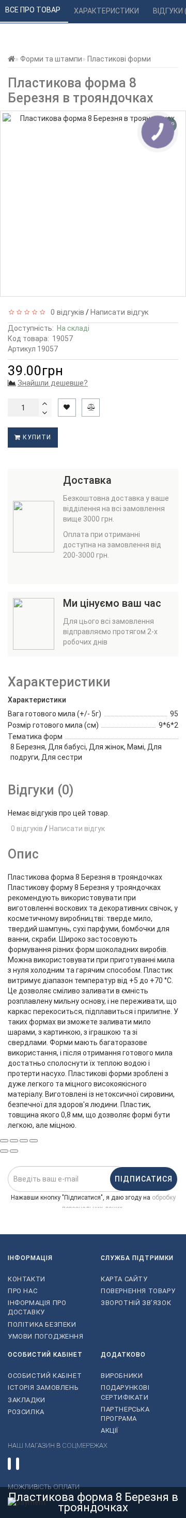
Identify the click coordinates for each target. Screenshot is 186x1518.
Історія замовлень (43, 1387)
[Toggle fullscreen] (24, 1140)
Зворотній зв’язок (136, 1303)
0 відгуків (65, 312)
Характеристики (107, 11)
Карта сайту (124, 1279)
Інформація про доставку (37, 1307)
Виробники (122, 1375)
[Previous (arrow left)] (4, 1151)
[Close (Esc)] (4, 1140)
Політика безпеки (42, 1324)
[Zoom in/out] (33, 1140)
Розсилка (26, 1412)
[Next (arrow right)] (14, 1151)
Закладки (26, 1400)
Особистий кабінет (45, 1375)
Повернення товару (138, 1291)
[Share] (14, 1140)
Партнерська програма (125, 1413)
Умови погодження (46, 1336)
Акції (109, 1430)
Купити (36, 437)
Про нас (22, 1291)
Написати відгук (119, 312)
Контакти (26, 1279)
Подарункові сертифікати (125, 1392)
